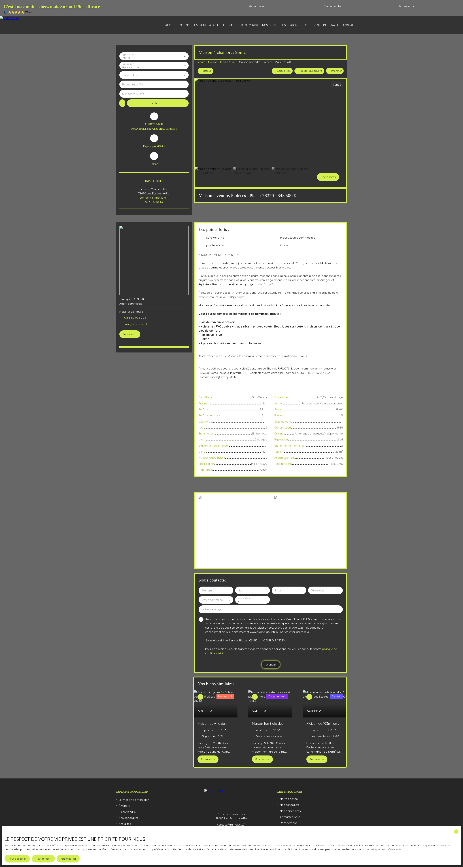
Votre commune (212, 600)
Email (278, 590)
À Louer (214, 25)
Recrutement (311, 25)
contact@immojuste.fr (154, 197)
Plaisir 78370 (228, 62)
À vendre (200, 25)
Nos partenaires (290, 811)
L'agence (185, 25)
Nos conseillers (274, 25)
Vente (201, 62)
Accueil (170, 25)
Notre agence (289, 799)
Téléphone (317, 590)
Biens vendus (250, 25)
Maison (212, 62)
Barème (293, 25)
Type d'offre (127, 54)
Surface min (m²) (133, 94)
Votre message (211, 609)
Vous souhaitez (244, 598)
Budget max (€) (132, 84)
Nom (241, 590)
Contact (349, 25)
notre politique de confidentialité (381, 849)
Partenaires (331, 25)
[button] (328, 177)
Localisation (130, 75)
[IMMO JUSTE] (29, 25)
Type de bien (128, 64)
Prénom (206, 590)
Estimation (230, 25)
